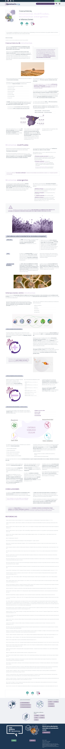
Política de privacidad (46, 741)
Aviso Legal (44, 740)
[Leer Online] (21, 26)
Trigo (42, 715)
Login (14, 740)
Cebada (37, 715)
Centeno (42, 717)
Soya (36, 719)
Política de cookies (45, 742)
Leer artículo (46, 732)
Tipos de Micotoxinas (25, 702)
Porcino (56, 701)
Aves (50, 701)
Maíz (36, 717)
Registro (32, 740)
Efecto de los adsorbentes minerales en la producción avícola (50, 728)
